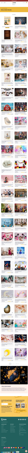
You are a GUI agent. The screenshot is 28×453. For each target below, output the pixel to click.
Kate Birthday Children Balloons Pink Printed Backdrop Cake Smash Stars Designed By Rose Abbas (20, 330)
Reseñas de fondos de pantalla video (22, 431)
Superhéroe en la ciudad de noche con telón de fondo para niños (7, 271)
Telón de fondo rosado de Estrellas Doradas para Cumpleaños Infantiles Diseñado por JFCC (7, 185)
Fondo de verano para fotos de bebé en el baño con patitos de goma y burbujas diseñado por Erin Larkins (7, 55)
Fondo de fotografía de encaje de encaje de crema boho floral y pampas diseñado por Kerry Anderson (20, 315)
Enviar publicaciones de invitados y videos (22, 433)
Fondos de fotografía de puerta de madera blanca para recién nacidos (7, 141)
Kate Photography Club (3, 441)
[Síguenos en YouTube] (25, 419)
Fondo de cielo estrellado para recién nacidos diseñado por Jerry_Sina (7, 300)
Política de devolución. (12, 429)
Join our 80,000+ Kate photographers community (21, 410)
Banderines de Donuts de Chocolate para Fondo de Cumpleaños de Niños (7, 344)
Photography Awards (21, 425)
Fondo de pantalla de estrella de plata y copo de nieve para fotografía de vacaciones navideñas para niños (7, 214)
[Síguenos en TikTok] (22, 419)
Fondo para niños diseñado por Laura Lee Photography (6, 228)
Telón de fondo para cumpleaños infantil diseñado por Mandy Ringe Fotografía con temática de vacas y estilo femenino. (20, 243)
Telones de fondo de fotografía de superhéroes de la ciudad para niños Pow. (20, 271)
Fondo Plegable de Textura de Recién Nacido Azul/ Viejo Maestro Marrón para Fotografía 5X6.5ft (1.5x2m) (7, 315)
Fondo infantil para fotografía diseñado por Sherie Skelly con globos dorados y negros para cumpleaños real (7, 98)
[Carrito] (26, 2)
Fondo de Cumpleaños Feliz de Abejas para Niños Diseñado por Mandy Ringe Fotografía (7, 69)
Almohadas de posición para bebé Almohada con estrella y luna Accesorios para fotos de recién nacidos (7, 359)
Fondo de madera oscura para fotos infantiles (20, 97)
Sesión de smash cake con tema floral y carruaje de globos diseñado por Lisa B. (20, 40)
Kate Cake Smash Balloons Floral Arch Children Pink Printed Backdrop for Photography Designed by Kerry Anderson (20, 300)
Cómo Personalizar (3, 442)
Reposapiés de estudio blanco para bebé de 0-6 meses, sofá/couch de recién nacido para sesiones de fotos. (7, 127)
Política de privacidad (12, 430)
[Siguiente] (18, 364)
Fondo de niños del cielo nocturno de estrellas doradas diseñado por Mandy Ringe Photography (20, 26)
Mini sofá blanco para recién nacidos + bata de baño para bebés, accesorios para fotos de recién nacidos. (7, 83)
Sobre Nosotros (12, 425)
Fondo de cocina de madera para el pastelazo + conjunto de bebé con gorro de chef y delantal (20, 112)
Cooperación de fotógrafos (22, 429)
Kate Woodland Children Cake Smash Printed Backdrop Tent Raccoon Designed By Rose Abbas (20, 228)
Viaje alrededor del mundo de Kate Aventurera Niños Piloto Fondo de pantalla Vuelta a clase (7, 257)
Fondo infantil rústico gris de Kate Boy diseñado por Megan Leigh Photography (7, 329)
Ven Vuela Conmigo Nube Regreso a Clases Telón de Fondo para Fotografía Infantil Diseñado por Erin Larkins (20, 55)
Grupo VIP (2, 426)
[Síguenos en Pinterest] (23, 419)
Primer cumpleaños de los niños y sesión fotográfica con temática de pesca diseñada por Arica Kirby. (20, 83)
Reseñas (20, 426)
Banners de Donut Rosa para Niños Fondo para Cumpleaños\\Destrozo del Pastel (20, 185)
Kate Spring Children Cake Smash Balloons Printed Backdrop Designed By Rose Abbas (20, 285)
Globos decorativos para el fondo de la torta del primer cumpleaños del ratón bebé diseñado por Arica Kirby (20, 170)
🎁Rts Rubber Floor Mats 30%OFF (14, 0)
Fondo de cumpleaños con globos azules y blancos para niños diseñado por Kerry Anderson (20, 257)
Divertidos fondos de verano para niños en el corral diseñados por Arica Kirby (7, 112)
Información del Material (12, 426)
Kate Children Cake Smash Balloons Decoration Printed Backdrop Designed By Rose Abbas (20, 358)
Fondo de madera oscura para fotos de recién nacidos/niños (7, 40)
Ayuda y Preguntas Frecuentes (4, 430)
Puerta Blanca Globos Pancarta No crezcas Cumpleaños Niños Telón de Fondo (6, 155)
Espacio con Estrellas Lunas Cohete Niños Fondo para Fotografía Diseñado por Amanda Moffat (20, 344)
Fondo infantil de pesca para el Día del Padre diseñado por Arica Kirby (20, 199)
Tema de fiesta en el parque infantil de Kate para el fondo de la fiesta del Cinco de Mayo (20, 213)
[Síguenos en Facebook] (18, 419)
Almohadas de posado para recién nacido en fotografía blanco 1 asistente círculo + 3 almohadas (7, 170)
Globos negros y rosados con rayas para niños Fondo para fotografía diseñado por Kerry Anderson (7, 243)
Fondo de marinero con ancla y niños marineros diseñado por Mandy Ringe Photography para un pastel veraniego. (7, 199)
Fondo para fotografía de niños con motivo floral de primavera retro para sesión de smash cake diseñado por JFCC (20, 127)
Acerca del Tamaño (3, 429)
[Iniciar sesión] (24, 2)
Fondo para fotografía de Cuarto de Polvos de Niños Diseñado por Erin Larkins (20, 69)
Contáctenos (2, 425)
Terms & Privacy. (3, 412)
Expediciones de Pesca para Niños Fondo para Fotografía (20, 141)
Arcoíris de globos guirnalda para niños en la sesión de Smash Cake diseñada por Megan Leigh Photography (20, 156)
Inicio (1, 8)
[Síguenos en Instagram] (20, 419)
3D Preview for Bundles (3, 438)
